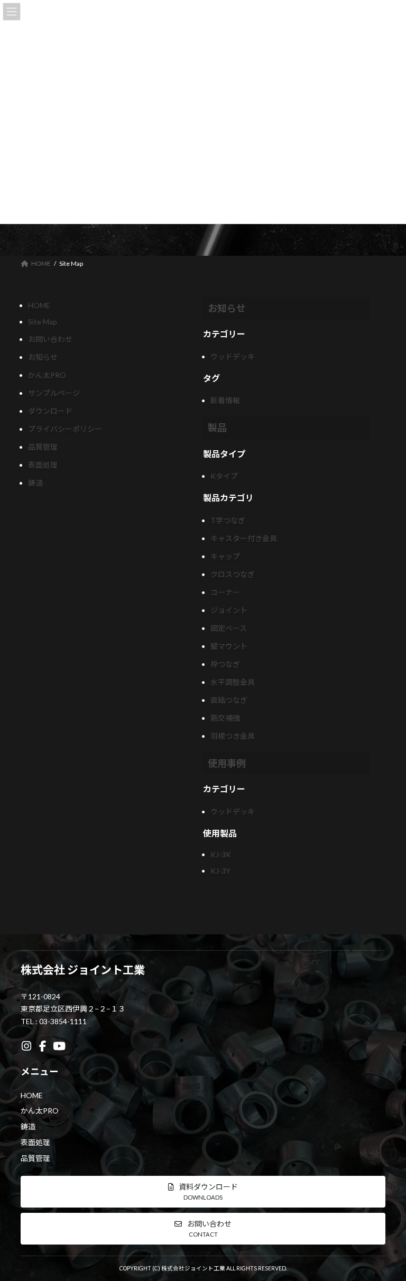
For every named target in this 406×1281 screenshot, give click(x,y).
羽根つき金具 (232, 735)
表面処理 (43, 464)
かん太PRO (47, 374)
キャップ (225, 556)
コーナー (225, 592)
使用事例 (227, 763)
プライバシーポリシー (65, 428)
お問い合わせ (50, 339)
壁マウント (228, 646)
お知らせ (43, 356)
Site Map (42, 321)
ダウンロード (50, 410)
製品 (217, 427)
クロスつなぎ (232, 574)
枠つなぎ (225, 664)
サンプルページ (54, 392)
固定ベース (228, 628)
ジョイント (228, 610)
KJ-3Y (220, 870)
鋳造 (35, 482)
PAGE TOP (386, 1231)
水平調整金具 (232, 681)
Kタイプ (224, 475)
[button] (203, 1191)
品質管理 (43, 446)
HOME (39, 305)
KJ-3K (220, 854)
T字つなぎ (227, 520)
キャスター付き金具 (243, 538)
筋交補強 (225, 717)
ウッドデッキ (232, 356)
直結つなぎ (228, 699)
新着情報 (225, 400)
